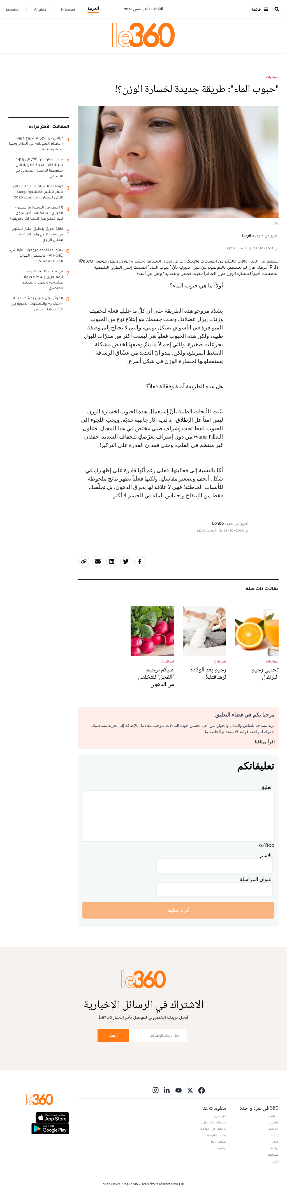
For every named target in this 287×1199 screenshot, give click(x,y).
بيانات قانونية (216, 1135)
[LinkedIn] (167, 1090)
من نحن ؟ (219, 1116)
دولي (275, 1161)
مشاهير (273, 1154)
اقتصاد (274, 1122)
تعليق (266, 787)
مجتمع (274, 1129)
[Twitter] (190, 1090)
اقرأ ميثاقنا (265, 741)
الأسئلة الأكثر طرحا (213, 1122)
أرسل (113, 1035)
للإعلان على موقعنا (213, 1129)
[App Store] (52, 1116)
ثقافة (275, 1135)
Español (12, 9)
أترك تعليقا (178, 910)
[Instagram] (155, 1090)
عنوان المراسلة (256, 879)
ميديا (275, 1142)
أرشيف (221, 1148)
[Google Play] (50, 1128)
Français (68, 9)
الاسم (266, 855)
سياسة (273, 1116)
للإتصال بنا (218, 1142)
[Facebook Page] (201, 1090)
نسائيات (272, 77)
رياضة (274, 1148)
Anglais (40, 9)
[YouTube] (178, 1090)
